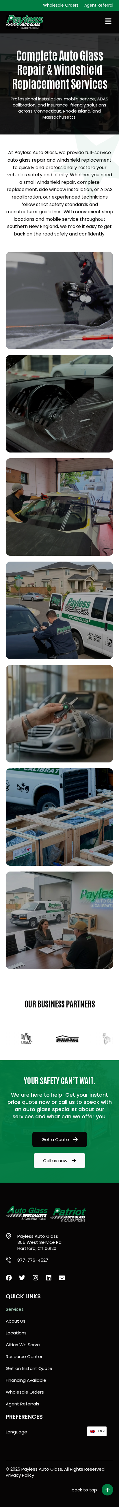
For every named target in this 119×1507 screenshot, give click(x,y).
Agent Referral (98, 5)
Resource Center (24, 1356)
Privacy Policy (20, 1475)
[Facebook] (9, 1278)
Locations (16, 1333)
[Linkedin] (49, 1278)
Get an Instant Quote (29, 1368)
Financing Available (26, 1380)
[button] (92, 1489)
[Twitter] (22, 1278)
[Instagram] (35, 1278)
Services (15, 1309)
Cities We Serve (23, 1345)
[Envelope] (62, 1278)
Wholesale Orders (61, 5)
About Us (15, 1321)
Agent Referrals (22, 1404)
